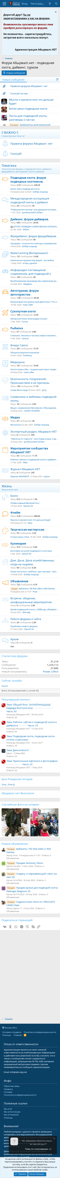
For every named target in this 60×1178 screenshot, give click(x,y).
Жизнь (7, 486)
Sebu (30, 522)
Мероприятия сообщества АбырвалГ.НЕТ (29, 450)
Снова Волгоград (19, 390)
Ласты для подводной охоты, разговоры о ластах (28, 117)
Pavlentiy (27, 355)
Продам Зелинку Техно (25, 862)
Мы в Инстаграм (12, 1111)
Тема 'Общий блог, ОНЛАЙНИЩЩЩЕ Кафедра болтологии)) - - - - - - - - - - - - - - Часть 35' (29, 708)
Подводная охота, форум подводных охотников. (28, 179)
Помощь (6, 1035)
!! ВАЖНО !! (10, 132)
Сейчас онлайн (12, 680)
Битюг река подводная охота (28, 108)
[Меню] (4, 3)
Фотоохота (15, 424)
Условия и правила (11, 1032)
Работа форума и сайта (25, 619)
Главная (18, 1035)
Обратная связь (12, 1086)
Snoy (4, 784)
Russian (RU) (10, 1027)
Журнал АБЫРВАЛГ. (20, 476)
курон (47, 476)
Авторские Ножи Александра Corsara (28, 318)
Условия (8, 1092)
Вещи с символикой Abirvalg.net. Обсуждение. (33, 407)
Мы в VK (8, 1108)
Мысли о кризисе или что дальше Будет (30, 519)
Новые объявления (15, 844)
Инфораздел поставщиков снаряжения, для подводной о (30, 272)
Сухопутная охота (23, 311)
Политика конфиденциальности (40, 1032)
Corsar (25, 321)
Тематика (9, 165)
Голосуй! (16, 153)
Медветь (27, 284)
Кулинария (18, 543)
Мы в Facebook (11, 1114)
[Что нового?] (50, 4)
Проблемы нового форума (23, 626)
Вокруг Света (19, 345)
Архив (14, 639)
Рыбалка (16, 328)
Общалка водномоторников (24, 352)
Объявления (19, 581)
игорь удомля (30, 263)
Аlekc (25, 462)
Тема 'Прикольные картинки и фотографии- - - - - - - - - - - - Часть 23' (32, 762)
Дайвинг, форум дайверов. (29, 219)
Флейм (15, 512)
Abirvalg (26, 612)
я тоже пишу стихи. (20, 536)
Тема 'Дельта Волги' (17, 750)
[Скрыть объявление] (55, 12)
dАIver (26, 229)
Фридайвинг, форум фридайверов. (33, 236)
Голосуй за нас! (19, 93)
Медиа (15, 417)
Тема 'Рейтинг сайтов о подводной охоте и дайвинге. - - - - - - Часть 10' (31, 723)
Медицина (17, 362)
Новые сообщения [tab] (13, 79)
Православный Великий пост (25, 503)
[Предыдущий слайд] (5, 822)
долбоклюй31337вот (32, 212)
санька (25, 338)
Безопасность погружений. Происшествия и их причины (29, 381)
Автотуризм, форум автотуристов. (24, 292)
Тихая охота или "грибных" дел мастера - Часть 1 (34, 571)
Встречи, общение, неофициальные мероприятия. (31, 600)
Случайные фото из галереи (20, 804)
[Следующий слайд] (54, 822)
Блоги (14, 496)
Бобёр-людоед (40, 191)
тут (50, 1149)
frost (35, 591)
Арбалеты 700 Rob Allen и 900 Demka (33, 588)
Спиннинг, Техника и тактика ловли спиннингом (34, 335)
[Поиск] (56, 4)
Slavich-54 (28, 505)
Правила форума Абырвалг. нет (29, 86)
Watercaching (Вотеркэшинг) (29, 253)
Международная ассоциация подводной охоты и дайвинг (29, 200)
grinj (44, 390)
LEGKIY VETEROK (32, 410)
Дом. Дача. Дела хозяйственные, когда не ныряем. (32, 562)
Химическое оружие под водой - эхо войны (32, 260)
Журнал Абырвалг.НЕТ (25, 469)
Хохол (5, 685)
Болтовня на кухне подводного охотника (31, 550)
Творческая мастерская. (27, 529)
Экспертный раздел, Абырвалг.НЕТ (33, 431)
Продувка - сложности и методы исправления (33, 243)
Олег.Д (11, 784)
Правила (8, 1089)
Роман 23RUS (50, 671)
